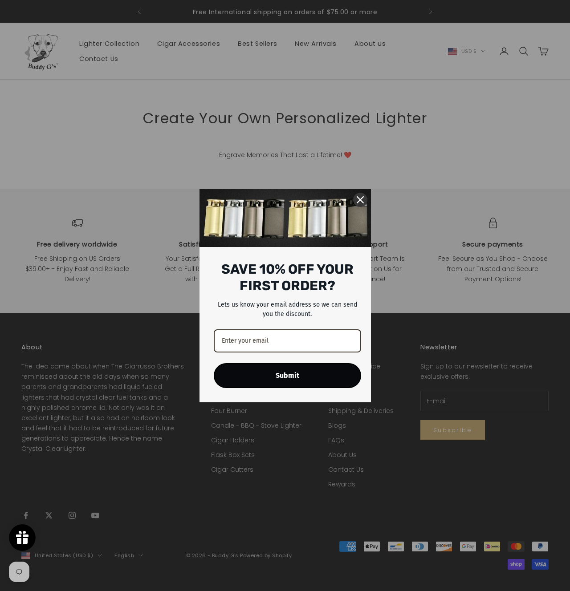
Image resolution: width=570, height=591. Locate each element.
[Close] (360, 199)
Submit (287, 375)
